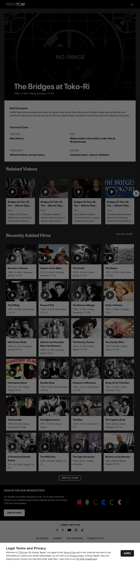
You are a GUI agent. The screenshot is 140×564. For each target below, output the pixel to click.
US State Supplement (86, 559)
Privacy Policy (77, 556)
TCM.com (22, 552)
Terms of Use (69, 552)
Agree (127, 553)
